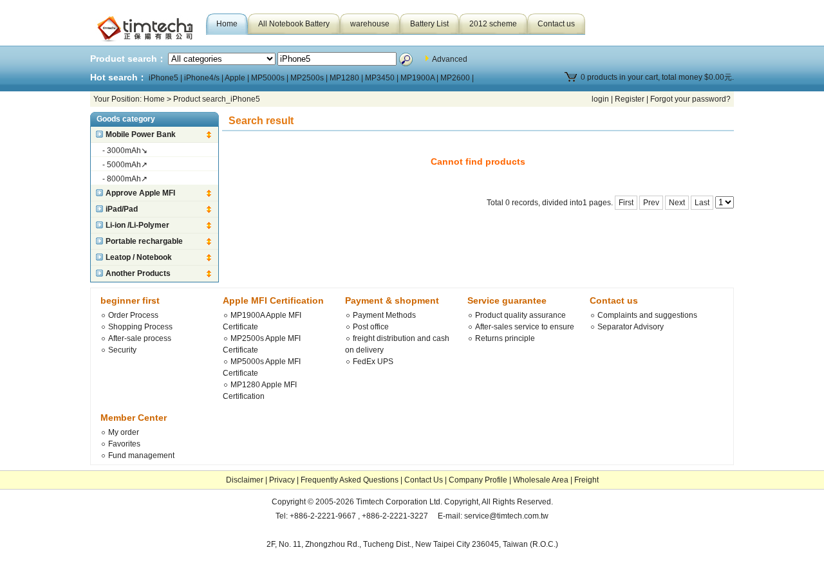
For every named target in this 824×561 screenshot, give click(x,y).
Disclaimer (244, 479)
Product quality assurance (520, 315)
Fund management (141, 455)
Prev (651, 202)
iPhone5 (163, 77)
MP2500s (307, 77)
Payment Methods (384, 315)
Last (702, 202)
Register (629, 99)
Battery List (429, 23)
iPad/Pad (122, 209)
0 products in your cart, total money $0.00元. (657, 77)
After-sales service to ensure (524, 326)
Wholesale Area (540, 479)
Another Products (138, 273)
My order (123, 432)
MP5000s (268, 77)
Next (677, 202)
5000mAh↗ (127, 164)
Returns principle (505, 338)
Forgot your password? (690, 99)
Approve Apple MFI (140, 193)
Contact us (556, 23)
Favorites (124, 443)
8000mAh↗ (127, 178)
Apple (235, 77)
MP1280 (344, 77)
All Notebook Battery (294, 23)
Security (122, 349)
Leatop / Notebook (139, 257)
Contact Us (423, 479)
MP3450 (380, 77)
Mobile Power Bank (141, 134)
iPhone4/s (202, 77)
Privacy (282, 479)
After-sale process (139, 338)
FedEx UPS (373, 361)
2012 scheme (493, 23)
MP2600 (455, 77)
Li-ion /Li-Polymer (137, 225)
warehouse (369, 23)
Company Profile (478, 479)
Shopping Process (140, 326)
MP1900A (417, 77)
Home (227, 23)
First (626, 202)
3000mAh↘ (127, 150)
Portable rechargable (144, 241)
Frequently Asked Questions (349, 479)
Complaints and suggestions (647, 315)
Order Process (133, 315)
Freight (586, 479)
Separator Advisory (630, 326)
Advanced (449, 59)
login (600, 99)
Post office (371, 326)
